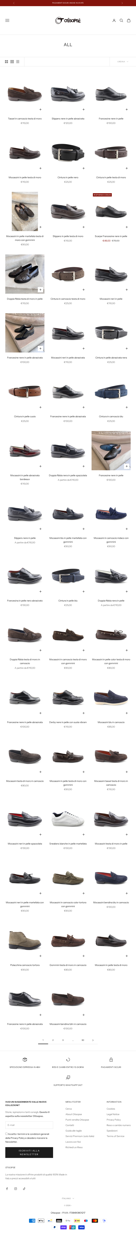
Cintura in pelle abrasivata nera (111, 357)
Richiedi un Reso (74, 1147)
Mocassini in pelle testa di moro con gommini (68, 783)
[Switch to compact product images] (17, 61)
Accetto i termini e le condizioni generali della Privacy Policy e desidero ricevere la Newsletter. (27, 1138)
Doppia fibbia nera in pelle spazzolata (68, 475)
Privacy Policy (114, 1119)
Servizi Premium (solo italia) (80, 1136)
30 (83, 1040)
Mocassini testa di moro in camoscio (25, 781)
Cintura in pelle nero (68, 177)
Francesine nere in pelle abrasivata (25, 357)
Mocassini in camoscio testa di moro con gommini (68, 661)
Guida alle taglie (74, 1130)
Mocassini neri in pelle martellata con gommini (25, 904)
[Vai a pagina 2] (93, 1040)
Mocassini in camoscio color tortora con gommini (68, 904)
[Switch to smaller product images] (12, 61)
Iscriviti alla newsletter (29, 1152)
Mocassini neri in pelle (111, 298)
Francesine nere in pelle (111, 118)
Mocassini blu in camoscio (111, 722)
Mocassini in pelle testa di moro (25, 177)
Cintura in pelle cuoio (25, 416)
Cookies (111, 1108)
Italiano (66, 1198)
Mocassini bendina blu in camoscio (111, 902)
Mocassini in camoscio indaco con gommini (111, 540)
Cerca (69, 1108)
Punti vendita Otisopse (77, 1119)
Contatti (70, 1125)
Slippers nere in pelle (25, 538)
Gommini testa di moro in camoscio (68, 965)
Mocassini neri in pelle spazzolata (25, 843)
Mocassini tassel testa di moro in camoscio (111, 783)
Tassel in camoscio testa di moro (25, 118)
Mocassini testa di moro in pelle (111, 843)
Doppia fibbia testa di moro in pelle (25, 298)
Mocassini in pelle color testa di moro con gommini (111, 661)
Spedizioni (112, 1130)
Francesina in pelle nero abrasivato (25, 600)
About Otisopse (74, 1114)
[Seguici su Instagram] (15, 1188)
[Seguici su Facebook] (7, 1188)
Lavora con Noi (73, 1141)
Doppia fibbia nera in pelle (111, 600)
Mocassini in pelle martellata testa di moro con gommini (24, 238)
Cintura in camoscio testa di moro (68, 298)
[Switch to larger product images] (6, 61)
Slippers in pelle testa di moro (68, 236)
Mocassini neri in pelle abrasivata (68, 357)
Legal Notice (113, 1114)
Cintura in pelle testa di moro (111, 177)
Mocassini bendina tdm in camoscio (68, 1024)
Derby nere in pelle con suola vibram (68, 722)
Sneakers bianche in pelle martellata (68, 843)
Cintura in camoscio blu (111, 416)
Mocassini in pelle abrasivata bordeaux (24, 477)
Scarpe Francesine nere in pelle (111, 236)
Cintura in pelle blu (67, 600)
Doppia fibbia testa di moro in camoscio (25, 661)
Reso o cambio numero (119, 1125)
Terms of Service (115, 1136)
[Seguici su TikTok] (24, 1188)
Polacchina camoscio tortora (24, 965)
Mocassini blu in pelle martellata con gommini (68, 540)
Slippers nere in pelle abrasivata (68, 118)
